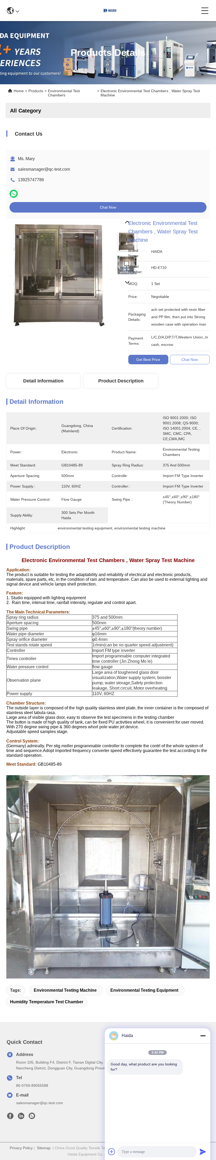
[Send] (203, 1151)
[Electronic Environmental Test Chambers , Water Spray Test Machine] (60, 273)
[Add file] (111, 1151)
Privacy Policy (21, 1148)
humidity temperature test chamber (46, 1002)
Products (35, 91)
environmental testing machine (65, 990)
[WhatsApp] (13, 194)
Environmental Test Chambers (64, 93)
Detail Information (43, 381)
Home (19, 91)
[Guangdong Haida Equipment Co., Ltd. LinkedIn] (21, 1117)
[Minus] (203, 1036)
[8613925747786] (32, 1117)
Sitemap (44, 1148)
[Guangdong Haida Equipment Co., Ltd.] (110, 10)
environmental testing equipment (144, 990)
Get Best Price (148, 359)
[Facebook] (10, 1117)
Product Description (121, 381)
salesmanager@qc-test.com (44, 169)
